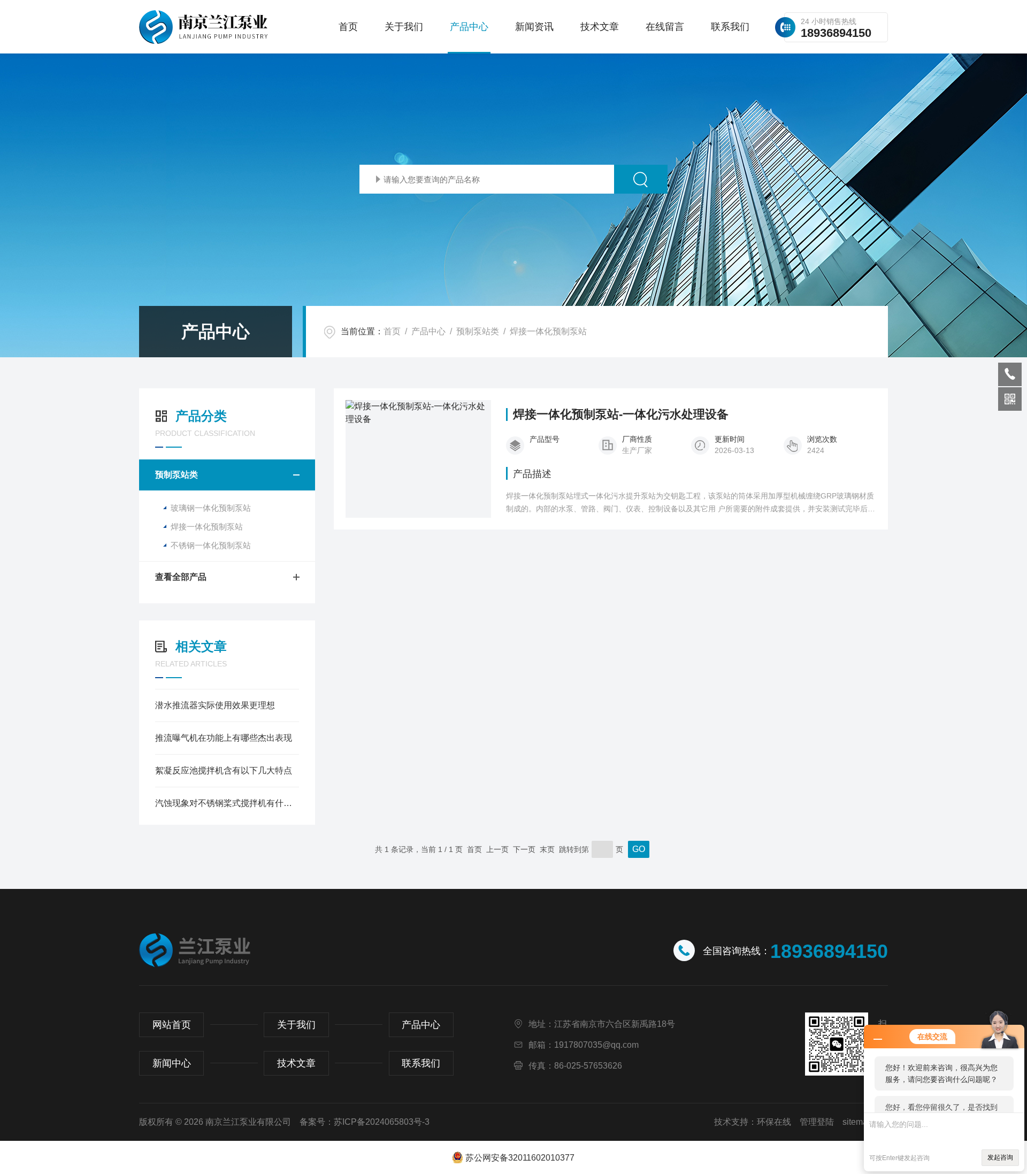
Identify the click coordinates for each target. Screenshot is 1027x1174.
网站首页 (171, 1024)
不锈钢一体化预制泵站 (211, 545)
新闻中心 (171, 1063)
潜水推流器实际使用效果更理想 (215, 705)
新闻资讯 (534, 26)
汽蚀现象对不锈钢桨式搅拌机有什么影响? (227, 803)
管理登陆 (817, 1121)
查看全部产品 (180, 576)
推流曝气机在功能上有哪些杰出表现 (223, 737)
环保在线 (774, 1121)
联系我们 (730, 26)
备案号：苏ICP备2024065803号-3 (365, 1121)
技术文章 (599, 26)
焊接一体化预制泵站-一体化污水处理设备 (621, 414)
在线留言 (665, 26)
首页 (348, 26)
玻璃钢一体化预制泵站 (211, 507)
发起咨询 (1000, 1157)
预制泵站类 (477, 331)
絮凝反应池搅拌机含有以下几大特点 (223, 770)
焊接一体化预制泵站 (548, 331)
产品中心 (469, 26)
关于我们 (404, 26)
